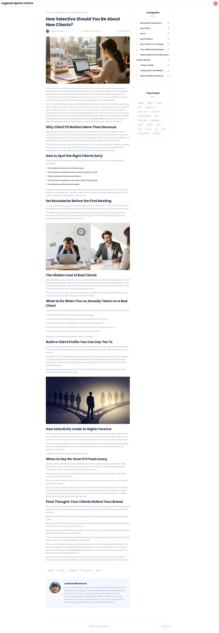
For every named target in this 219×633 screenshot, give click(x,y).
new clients (61, 570)
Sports (143, 34)
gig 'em (140, 125)
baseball (140, 103)
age (156, 129)
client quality (73, 570)
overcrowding (142, 120)
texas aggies (155, 120)
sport (139, 107)
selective (50, 570)
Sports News (145, 28)
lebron (140, 129)
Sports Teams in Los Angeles (152, 44)
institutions (156, 133)
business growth (86, 570)
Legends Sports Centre (17, 3)
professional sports (144, 116)
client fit (98, 570)
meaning (149, 125)
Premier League (143, 112)
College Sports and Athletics (151, 70)
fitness (164, 129)
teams (157, 116)
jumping (148, 129)
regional (150, 103)
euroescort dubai (97, 119)
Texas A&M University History (152, 49)
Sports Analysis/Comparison (151, 76)
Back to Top (167, 626)
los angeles (155, 112)
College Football (146, 65)
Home (48, 12)
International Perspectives (90, 31)
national (159, 103)
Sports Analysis (146, 39)
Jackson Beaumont (58, 31)
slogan (158, 125)
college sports (150, 107)
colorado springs (143, 133)
